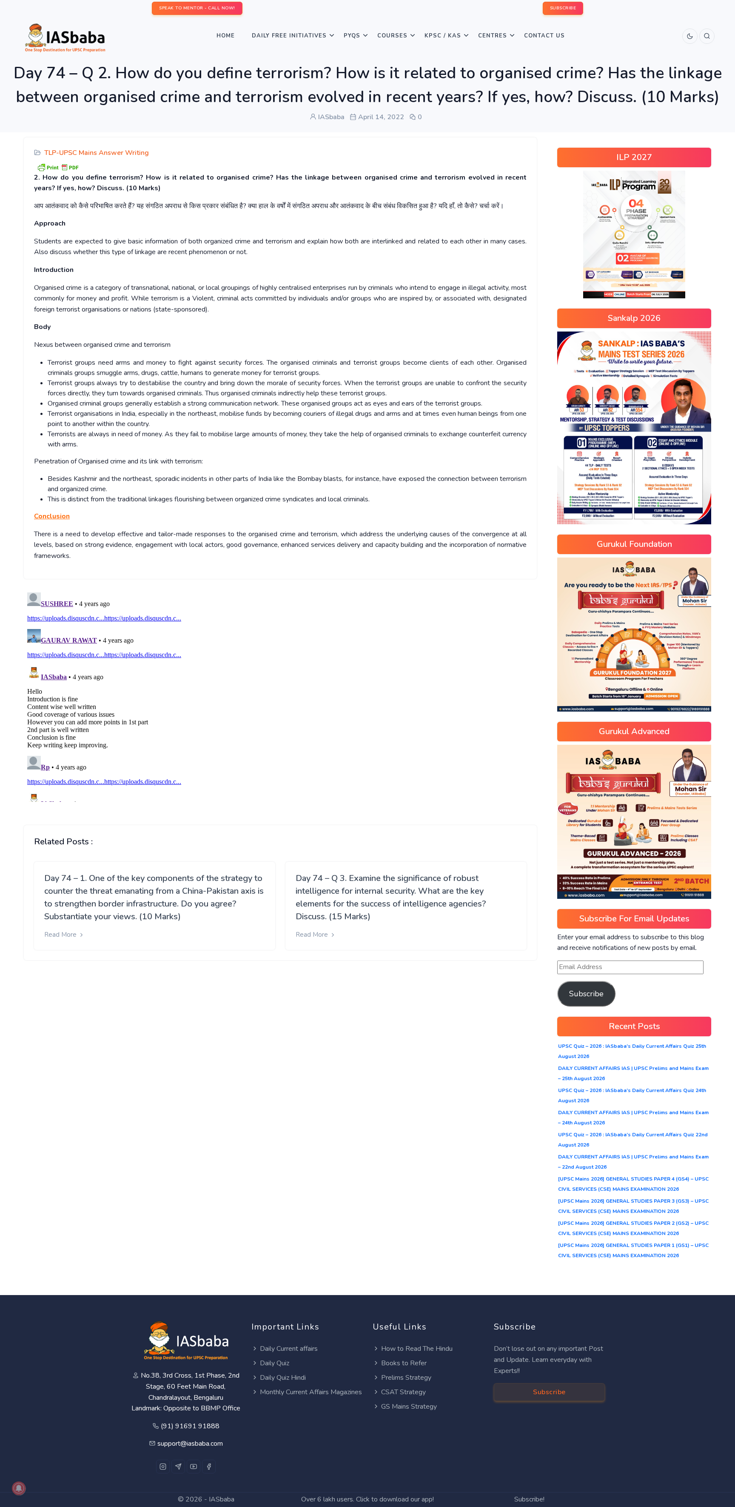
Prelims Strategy (406, 1377)
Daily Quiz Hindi (283, 1377)
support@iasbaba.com (190, 1443)
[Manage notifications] (19, 1488)
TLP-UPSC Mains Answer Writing (96, 152)
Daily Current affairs (289, 1348)
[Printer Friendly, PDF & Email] (58, 166)
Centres (492, 36)
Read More (61, 934)
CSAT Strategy (403, 1392)
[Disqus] (280, 695)
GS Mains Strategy (409, 1406)
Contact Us (544, 36)
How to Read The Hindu (417, 1348)
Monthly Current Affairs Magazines (311, 1392)
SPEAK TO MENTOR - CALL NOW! (197, 8)
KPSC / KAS (442, 36)
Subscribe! (529, 1499)
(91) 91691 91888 (190, 1426)
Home (226, 36)
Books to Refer (404, 1363)
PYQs (352, 36)
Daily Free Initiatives (289, 36)
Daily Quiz (274, 1363)
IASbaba (221, 1499)
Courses (392, 36)
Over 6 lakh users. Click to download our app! (367, 1499)
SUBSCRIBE (563, 8)
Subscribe (586, 994)
